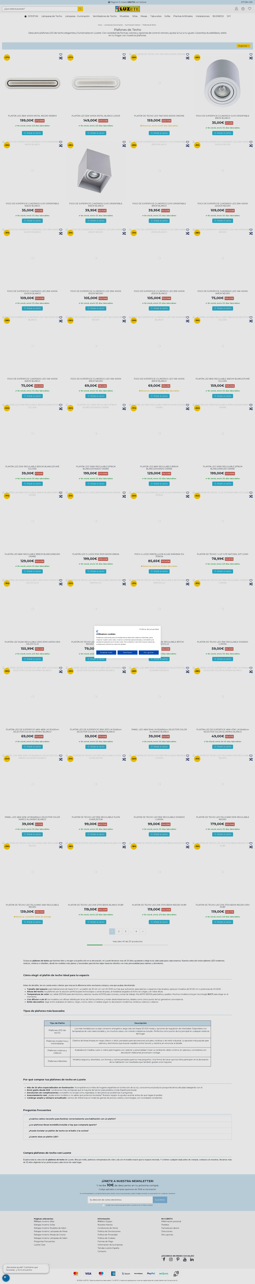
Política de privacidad (149, 629)
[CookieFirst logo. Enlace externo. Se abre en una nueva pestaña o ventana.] (97, 631)
